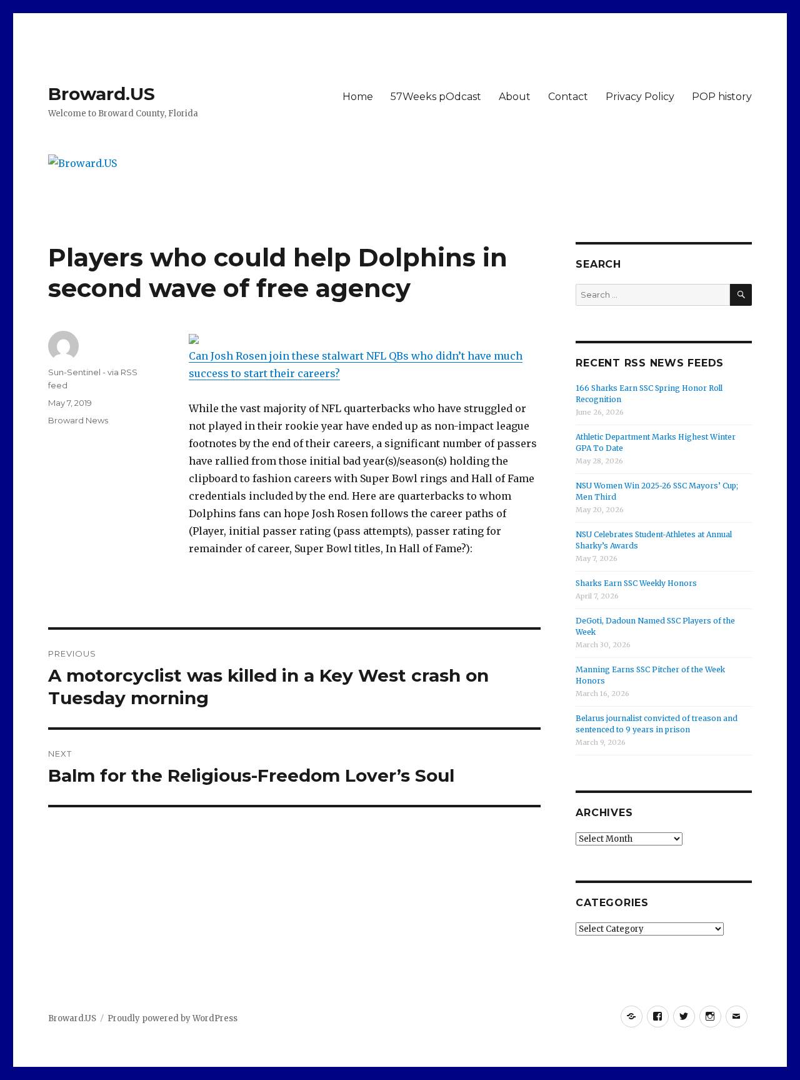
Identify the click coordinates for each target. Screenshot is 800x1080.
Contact (568, 97)
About (515, 97)
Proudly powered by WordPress (173, 1018)
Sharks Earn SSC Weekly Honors (636, 583)
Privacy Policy (640, 97)
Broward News (78, 420)
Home (357, 97)
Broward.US (101, 93)
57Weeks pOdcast (436, 97)
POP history (722, 97)
